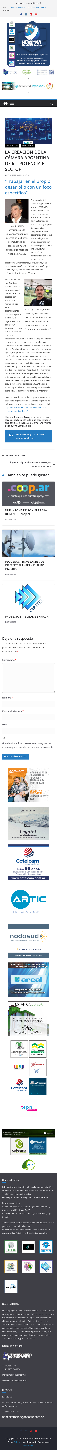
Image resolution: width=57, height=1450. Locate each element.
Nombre (7, 697)
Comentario (9, 659)
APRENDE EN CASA (16, 455)
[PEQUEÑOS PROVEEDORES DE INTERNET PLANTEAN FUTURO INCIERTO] (28, 531)
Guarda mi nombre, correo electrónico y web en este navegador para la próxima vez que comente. (28, 745)
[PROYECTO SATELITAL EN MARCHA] (28, 586)
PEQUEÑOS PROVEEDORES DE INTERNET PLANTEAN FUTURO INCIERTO (24, 565)
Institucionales (28, 146)
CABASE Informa (12, 146)
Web (4, 724)
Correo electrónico (13, 711)
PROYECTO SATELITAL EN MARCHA (27, 616)
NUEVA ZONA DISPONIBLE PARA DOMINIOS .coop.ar (26, 512)
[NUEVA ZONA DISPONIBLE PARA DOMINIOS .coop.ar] (28, 483)
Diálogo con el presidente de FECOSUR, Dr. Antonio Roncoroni (29, 464)
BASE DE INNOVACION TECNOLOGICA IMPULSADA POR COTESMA (28, 9)
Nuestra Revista (25, 175)
